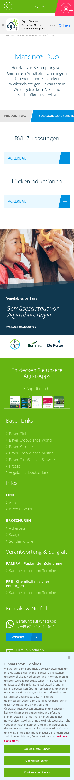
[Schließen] (3, 25)
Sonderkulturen (22, 541)
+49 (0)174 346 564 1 (37, 626)
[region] (37, 716)
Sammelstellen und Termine (32, 570)
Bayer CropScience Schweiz (32, 459)
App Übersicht (39, 388)
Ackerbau (17, 528)
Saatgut (15, 534)
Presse (14, 466)
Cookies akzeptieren (37, 772)
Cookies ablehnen (36, 760)
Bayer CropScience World (30, 440)
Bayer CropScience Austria (31, 453)
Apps (13, 502)
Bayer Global (19, 433)
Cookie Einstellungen (37, 749)
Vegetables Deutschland (29, 472)
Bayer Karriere (21, 446)
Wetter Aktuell (21, 509)
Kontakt (18, 637)
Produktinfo (15, 116)
